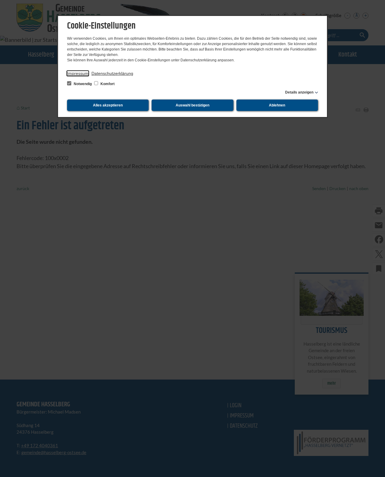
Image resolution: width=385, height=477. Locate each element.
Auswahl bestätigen (192, 105)
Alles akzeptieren (108, 105)
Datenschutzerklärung (112, 73)
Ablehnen (277, 105)
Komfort (107, 84)
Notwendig (83, 84)
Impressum (77, 73)
